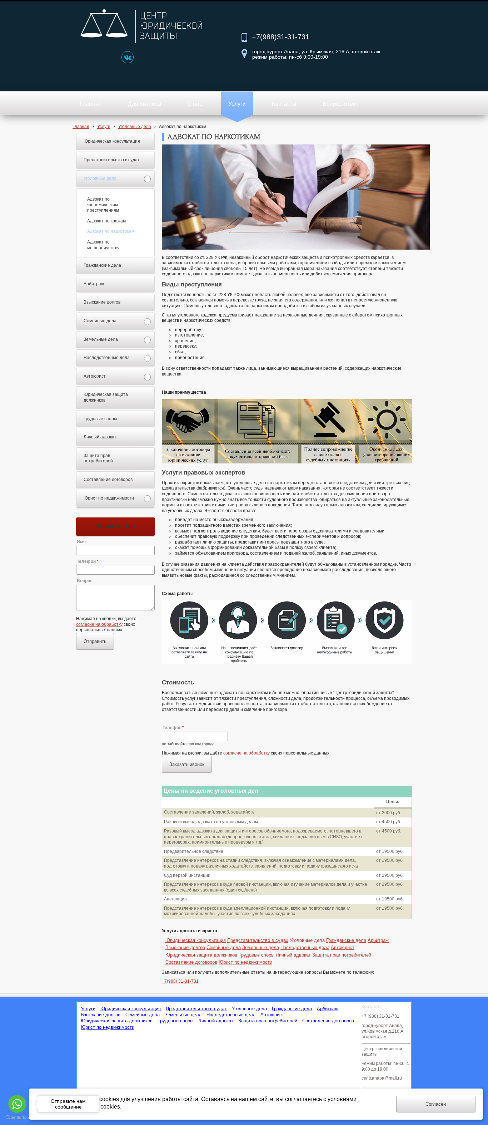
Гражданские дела (346, 940)
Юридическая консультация (195, 940)
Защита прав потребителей (341, 955)
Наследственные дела (304, 947)
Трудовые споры (256, 955)
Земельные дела (260, 947)
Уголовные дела (134, 126)
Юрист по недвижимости (245, 962)
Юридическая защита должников (201, 955)
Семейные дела (223, 947)
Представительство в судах (257, 940)
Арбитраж (378, 940)
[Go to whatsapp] (17, 1104)
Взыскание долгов (185, 947)
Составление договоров (191, 962)
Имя (81, 541)
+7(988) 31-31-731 (180, 981)
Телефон (86, 561)
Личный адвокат (293, 955)
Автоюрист (342, 947)
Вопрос (85, 580)
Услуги (103, 126)
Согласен (435, 1104)
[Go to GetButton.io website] (17, 1117)
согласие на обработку (99, 624)
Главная (81, 126)
